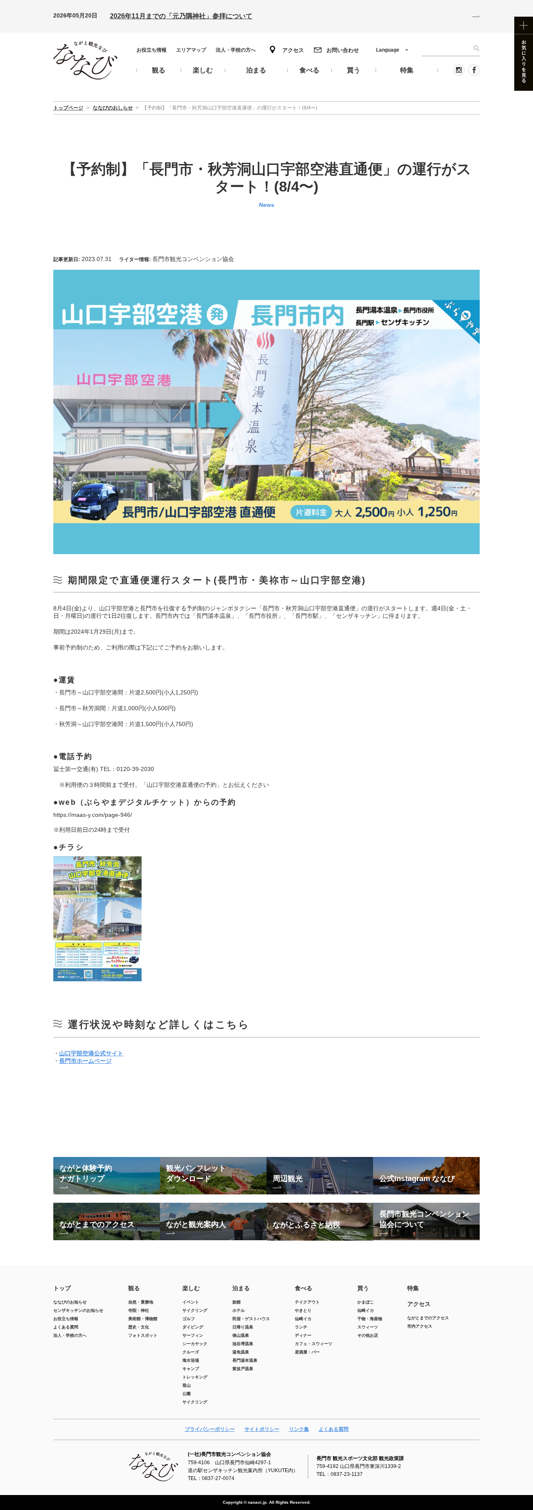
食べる (303, 1288)
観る (134, 1288)
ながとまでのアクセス (428, 1318)
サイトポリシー (261, 1429)
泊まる (241, 1288)
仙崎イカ (303, 1318)
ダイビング (192, 1327)
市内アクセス (419, 1326)
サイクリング (194, 1310)
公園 (186, 1393)
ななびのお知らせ (70, 1302)
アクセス (293, 50)
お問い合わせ (342, 50)
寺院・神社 (138, 1310)
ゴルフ (188, 1318)
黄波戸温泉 (242, 1368)
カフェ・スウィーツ (313, 1343)
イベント (190, 1302)
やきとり (303, 1310)
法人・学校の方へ (236, 50)
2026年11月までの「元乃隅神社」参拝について (181, 16)
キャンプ (190, 1368)
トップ (62, 1288)
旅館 (236, 1302)
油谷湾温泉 (242, 1343)
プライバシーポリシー (210, 1429)
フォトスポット (142, 1335)
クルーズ (190, 1352)
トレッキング (194, 1377)
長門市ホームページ (85, 1060)
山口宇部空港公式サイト (91, 1053)
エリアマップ (191, 50)
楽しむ (191, 1288)
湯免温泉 (240, 1352)
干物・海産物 (369, 1318)
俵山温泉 (240, 1335)
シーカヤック (194, 1343)
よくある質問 (65, 1327)
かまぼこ (365, 1302)
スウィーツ (367, 1327)
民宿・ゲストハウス (251, 1318)
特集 (413, 1288)
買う (363, 1288)
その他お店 (367, 1335)
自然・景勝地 (140, 1302)
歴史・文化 (138, 1327)
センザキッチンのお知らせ (78, 1310)
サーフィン (192, 1335)
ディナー (303, 1335)
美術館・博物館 (142, 1318)
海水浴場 (190, 1360)
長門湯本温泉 (244, 1360)
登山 (186, 1385)
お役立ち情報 (152, 50)
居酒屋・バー (307, 1352)
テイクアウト (307, 1302)
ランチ (301, 1327)
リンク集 (299, 1429)
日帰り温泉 (242, 1327)
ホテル (238, 1310)
